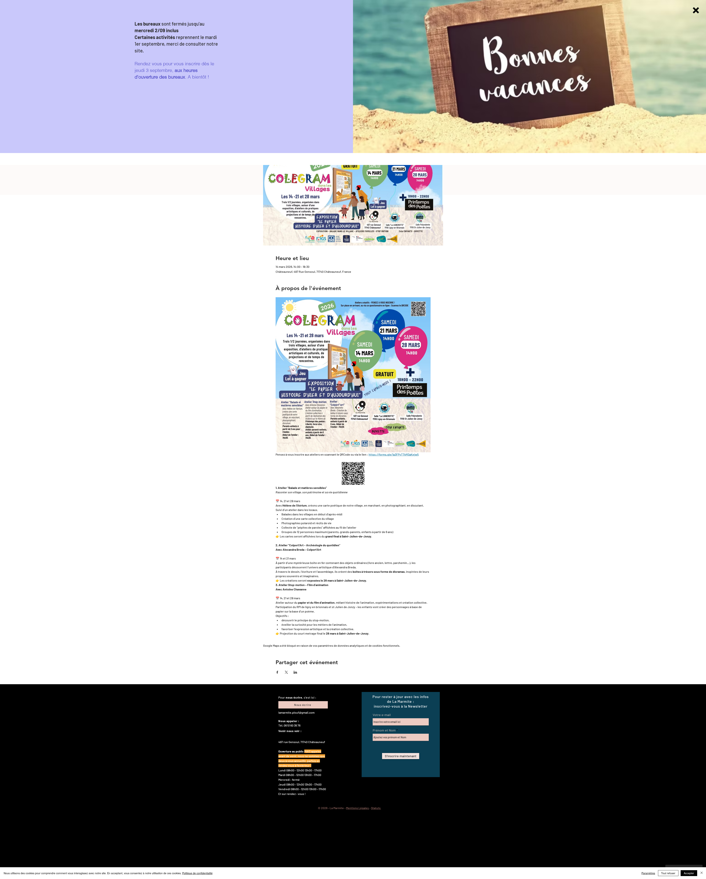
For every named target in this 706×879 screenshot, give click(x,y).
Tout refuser (668, 873)
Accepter (689, 873)
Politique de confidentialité (197, 873)
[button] (696, 10)
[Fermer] (701, 873)
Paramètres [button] (648, 873)
